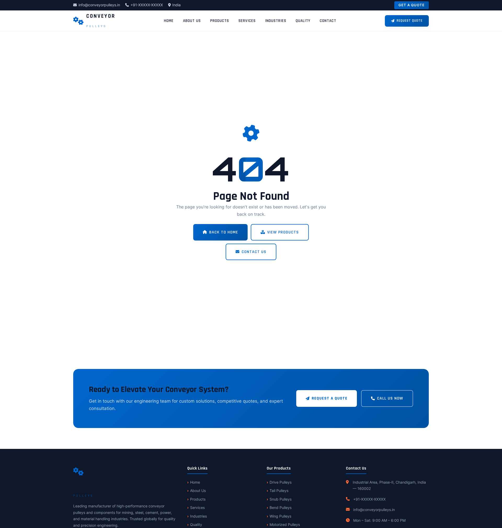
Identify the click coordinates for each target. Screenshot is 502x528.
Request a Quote (329, 398)
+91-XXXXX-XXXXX (146, 5)
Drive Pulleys (281, 482)
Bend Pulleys (281, 507)
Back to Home (223, 232)
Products (219, 20)
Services (247, 20)
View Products (283, 232)
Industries (275, 20)
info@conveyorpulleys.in (99, 5)
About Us (192, 20)
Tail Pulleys (279, 490)
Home (169, 20)
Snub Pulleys (281, 499)
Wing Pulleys (280, 516)
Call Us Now (390, 398)
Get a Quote (411, 5)
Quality (303, 20)
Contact (328, 20)
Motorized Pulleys (285, 524)
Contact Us (254, 252)
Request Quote (410, 20)
